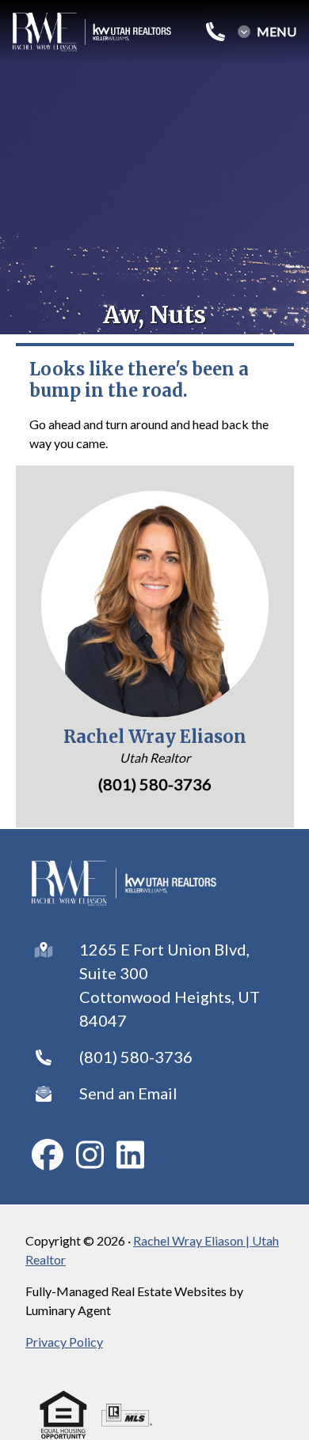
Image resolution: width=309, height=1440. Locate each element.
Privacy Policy (64, 1341)
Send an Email (128, 1093)
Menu (276, 32)
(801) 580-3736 (136, 1056)
